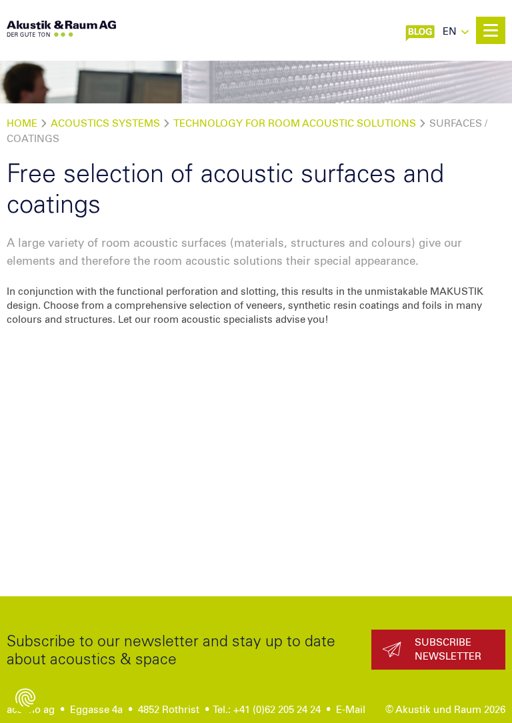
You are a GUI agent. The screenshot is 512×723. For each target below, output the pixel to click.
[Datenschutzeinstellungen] (25, 697)
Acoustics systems (105, 124)
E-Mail (350, 710)
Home (22, 124)
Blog (425, 30)
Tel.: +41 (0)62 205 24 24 (267, 710)
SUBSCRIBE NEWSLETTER (448, 650)
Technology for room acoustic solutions (294, 124)
